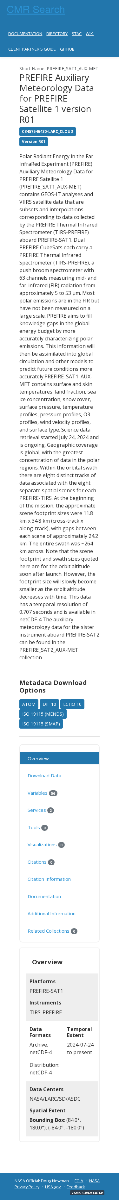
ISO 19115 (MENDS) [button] (43, 714)
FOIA (79, 1181)
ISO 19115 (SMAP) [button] (41, 724)
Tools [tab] (36, 827)
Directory (57, 33)
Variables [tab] (41, 793)
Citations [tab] (40, 862)
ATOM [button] (29, 704)
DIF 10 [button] (49, 704)
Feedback (76, 1187)
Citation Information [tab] (49, 879)
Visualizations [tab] (45, 844)
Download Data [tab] (44, 775)
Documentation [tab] (44, 896)
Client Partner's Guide (32, 49)
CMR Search (36, 8)
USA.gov (53, 1187)
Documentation (25, 33)
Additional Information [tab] (52, 913)
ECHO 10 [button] (72, 704)
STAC (77, 33)
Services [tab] (39, 810)
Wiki (90, 33)
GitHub (67, 49)
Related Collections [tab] (51, 931)
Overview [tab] (38, 758)
